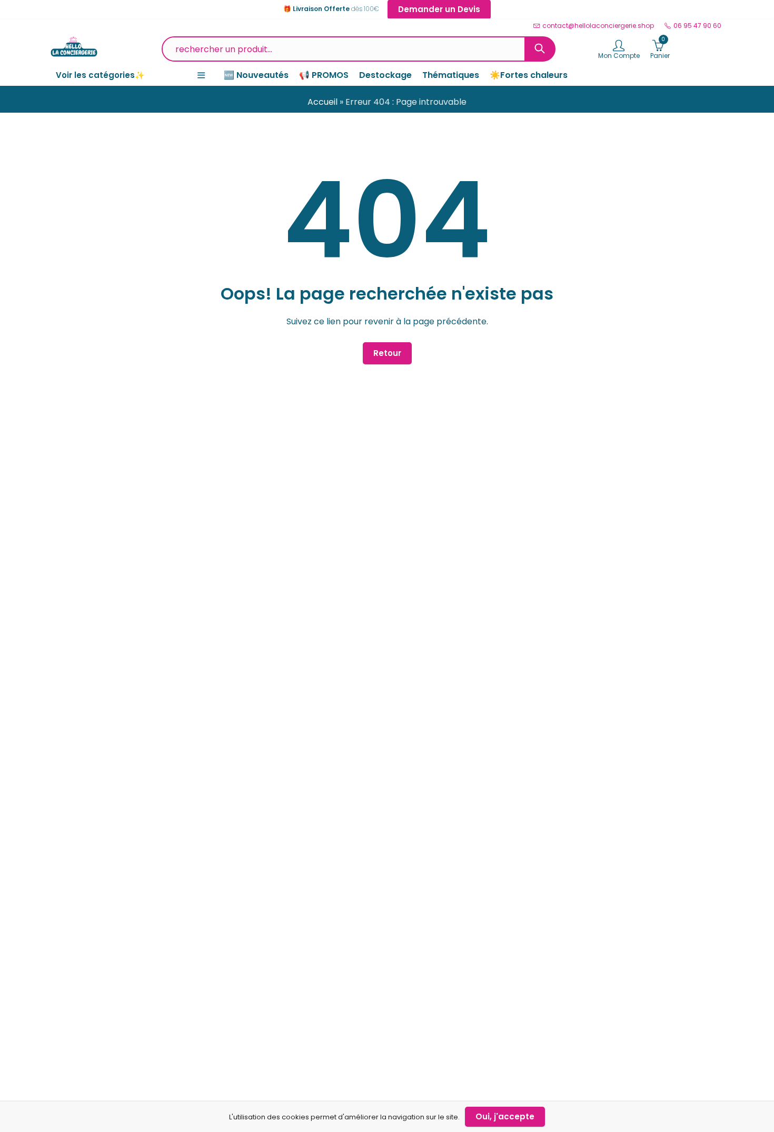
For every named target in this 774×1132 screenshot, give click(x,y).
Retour (387, 353)
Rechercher (539, 49)
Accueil (322, 102)
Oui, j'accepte (504, 1116)
